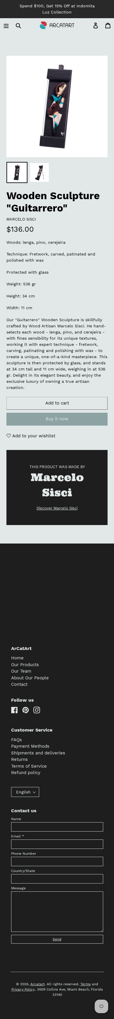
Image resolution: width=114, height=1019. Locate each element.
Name (16, 819)
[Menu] (6, 25)
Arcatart (37, 984)
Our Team (21, 671)
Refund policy (25, 772)
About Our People (30, 678)
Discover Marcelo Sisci (57, 508)
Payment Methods (30, 746)
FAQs (16, 739)
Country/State (23, 871)
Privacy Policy (22, 989)
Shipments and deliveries (38, 753)
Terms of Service (29, 766)
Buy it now (57, 419)
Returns (19, 759)
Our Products (25, 664)
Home (17, 658)
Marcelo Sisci (21, 219)
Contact (19, 684)
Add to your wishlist (33, 436)
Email (17, 836)
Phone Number (23, 853)
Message (18, 888)
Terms (85, 984)
